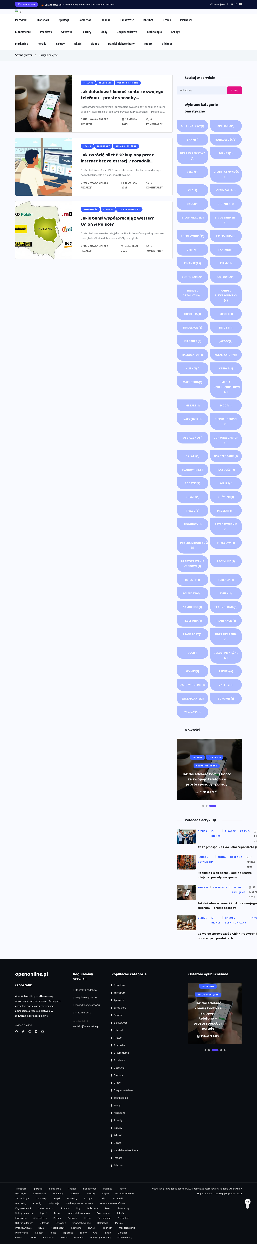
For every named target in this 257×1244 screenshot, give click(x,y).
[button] (205, 806)
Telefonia (192, 620)
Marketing (21, 43)
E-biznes (167, 43)
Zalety (226, 684)
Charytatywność (226, 174)
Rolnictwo (193, 593)
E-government (226, 220)
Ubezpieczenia (226, 637)
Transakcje (226, 620)
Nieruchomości (226, 421)
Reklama (226, 579)
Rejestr (192, 579)
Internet (148, 20)
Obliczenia (192, 437)
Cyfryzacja (226, 190)
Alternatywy (192, 126)
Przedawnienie (226, 527)
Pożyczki (226, 497)
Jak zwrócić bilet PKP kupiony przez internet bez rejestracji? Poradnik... (117, 158)
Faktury (86, 32)
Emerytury (226, 236)
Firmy (226, 263)
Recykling (226, 561)
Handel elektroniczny (121, 43)
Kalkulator (192, 354)
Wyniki (192, 671)
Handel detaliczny (193, 293)
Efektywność (192, 236)
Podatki (192, 483)
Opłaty (192, 456)
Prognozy (193, 524)
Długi (192, 203)
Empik (193, 249)
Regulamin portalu (86, 997)
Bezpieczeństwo (127, 32)
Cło (192, 190)
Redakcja (86, 124)
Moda (226, 405)
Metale (192, 405)
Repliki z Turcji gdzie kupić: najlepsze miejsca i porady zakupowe (225, 875)
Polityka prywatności (87, 1005)
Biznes (95, 43)
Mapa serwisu (83, 1012)
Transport (42, 20)
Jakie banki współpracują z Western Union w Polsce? (118, 221)
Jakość (77, 43)
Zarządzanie (192, 698)
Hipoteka (192, 313)
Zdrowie (226, 698)
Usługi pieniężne (48, 55)
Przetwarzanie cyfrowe (192, 564)
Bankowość (127, 20)
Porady (41, 43)
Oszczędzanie (226, 456)
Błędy (104, 32)
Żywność (192, 712)
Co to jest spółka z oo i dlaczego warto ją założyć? (206, 782)
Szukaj (234, 90)
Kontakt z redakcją (86, 990)
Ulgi (192, 652)
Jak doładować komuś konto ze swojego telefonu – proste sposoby (227, 905)
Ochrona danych (226, 440)
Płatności (186, 20)
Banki (192, 139)
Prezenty (226, 510)
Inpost (226, 327)
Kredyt (175, 32)
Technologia (154, 32)
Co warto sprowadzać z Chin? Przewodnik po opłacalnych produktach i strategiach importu (208, 1011)
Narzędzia (192, 419)
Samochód (85, 20)
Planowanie (192, 469)
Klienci (192, 368)
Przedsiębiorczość (194, 545)
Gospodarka (193, 276)
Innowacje (192, 327)
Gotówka (66, 32)
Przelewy (46, 32)
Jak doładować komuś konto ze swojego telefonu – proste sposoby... (122, 95)
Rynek (226, 593)
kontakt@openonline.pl (86, 1026)
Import (148, 43)
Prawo (167, 20)
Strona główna (24, 55)
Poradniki (21, 20)
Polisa (226, 483)
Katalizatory (226, 354)
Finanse (105, 20)
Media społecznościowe (227, 386)
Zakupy (60, 43)
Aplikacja (64, 20)
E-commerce (23, 32)
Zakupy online (192, 684)
